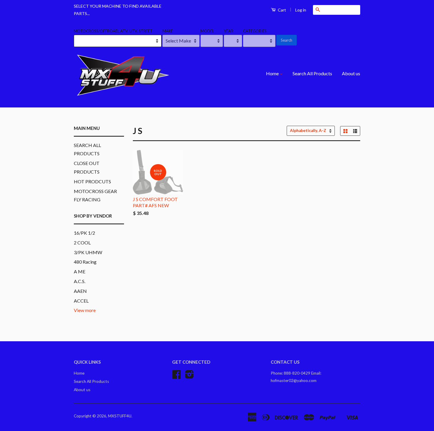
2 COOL (82, 242)
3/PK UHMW (88, 252)
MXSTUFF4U (119, 416)
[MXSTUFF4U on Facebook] (176, 376)
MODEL (207, 31)
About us (351, 73)
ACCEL (81, 300)
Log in (300, 9)
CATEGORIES (255, 31)
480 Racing (85, 262)
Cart (281, 9)
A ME (79, 271)
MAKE (167, 31)
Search (286, 40)
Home (273, 73)
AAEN (80, 291)
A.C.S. (79, 281)
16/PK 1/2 (84, 233)
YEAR (228, 31)
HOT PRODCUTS (92, 181)
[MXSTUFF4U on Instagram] (189, 376)
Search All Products (312, 73)
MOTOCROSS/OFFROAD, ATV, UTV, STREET (113, 31)
